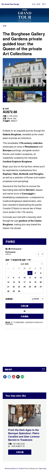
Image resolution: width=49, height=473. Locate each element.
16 (19, 282)
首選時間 (9, 299)
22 (14, 286)
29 (14, 291)
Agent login (42, 468)
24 (24, 286)
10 (24, 277)
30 (19, 291)
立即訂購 (24, 305)
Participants (10, 253)
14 (8, 282)
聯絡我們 (8, 369)
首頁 (4, 25)
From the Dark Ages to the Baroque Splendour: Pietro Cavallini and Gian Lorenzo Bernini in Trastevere (24, 435)
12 (35, 277)
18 (30, 282)
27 (41, 286)
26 (35, 286)
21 (8, 286)
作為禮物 (24, 316)
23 (19, 286)
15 (14, 282)
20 (41, 282)
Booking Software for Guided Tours (16, 468)
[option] (8, 96)
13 (41, 277)
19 (35, 282)
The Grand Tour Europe (10, 4)
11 (30, 277)
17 (24, 282)
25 (30, 286)
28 (8, 291)
